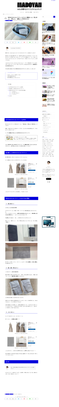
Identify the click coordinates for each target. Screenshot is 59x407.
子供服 (43, 154)
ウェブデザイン (49, 142)
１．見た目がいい (14, 91)
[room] (51, 0)
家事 (52, 154)
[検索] (55, 0)
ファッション (46, 128)
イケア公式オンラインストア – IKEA (20, 137)
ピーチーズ (44, 151)
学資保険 (49, 154)
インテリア (11, 20)
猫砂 (50, 156)
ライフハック (7, 20)
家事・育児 (46, 125)
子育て (46, 154)
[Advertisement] (21, 107)
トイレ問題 (44, 148)
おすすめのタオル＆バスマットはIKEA (16, 87)
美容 (53, 156)
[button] (7, 42)
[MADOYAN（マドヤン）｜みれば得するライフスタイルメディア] (29, 6)
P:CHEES (46, 139)
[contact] (54, 0)
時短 (43, 156)
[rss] (53, 0)
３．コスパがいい (14, 94)
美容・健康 (46, 132)
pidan (53, 139)
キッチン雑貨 (44, 145)
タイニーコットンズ (50, 145)
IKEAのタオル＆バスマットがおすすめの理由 (17, 90)
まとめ (10, 95)
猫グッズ (48, 156)
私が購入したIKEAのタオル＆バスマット (16, 88)
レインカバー (48, 151)
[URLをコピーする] (35, 42)
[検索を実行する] (54, 17)
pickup (50, 139)
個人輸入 (52, 151)
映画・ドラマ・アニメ (47, 123)
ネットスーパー (49, 148)
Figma (43, 139)
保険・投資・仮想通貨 (47, 114)
